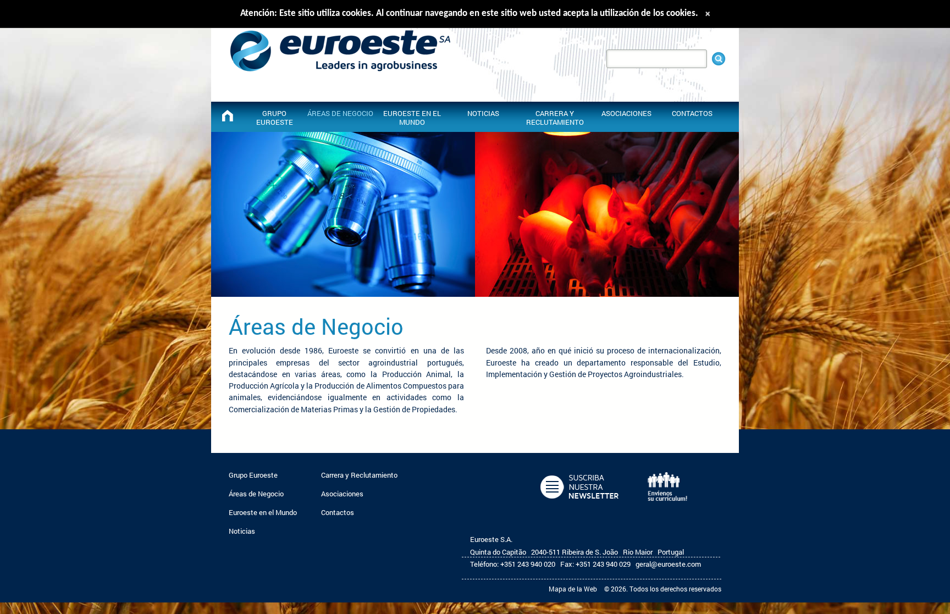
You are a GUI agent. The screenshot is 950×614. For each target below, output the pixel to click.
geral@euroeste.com (668, 564)
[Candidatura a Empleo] (671, 507)
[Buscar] (718, 58)
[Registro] (581, 507)
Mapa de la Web (573, 588)
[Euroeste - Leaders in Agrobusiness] (227, 115)
